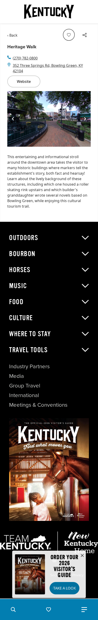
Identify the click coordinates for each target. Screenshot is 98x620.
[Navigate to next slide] (85, 118)
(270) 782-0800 (25, 58)
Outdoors (23, 238)
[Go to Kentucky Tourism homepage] (49, 12)
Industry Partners (29, 366)
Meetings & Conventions (38, 405)
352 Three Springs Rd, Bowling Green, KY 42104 (48, 68)
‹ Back (12, 35)
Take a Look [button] (64, 588)
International (24, 395)
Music (18, 286)
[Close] (82, 556)
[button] (13, 609)
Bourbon (22, 254)
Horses (19, 270)
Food (16, 302)
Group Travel (24, 386)
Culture (21, 318)
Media (16, 376)
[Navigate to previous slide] (13, 118)
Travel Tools (28, 350)
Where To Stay (30, 334)
